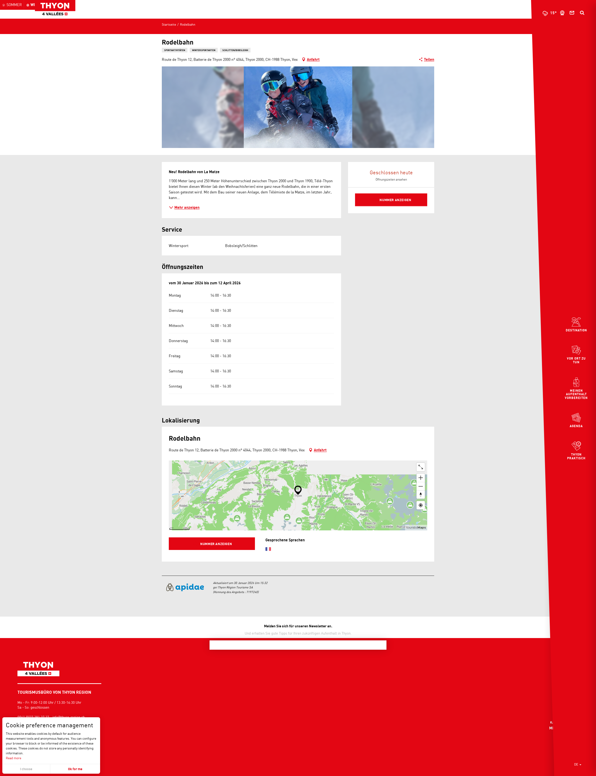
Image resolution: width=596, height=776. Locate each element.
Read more (13, 758)
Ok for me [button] (75, 769)
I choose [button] (26, 769)
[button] (582, 12)
